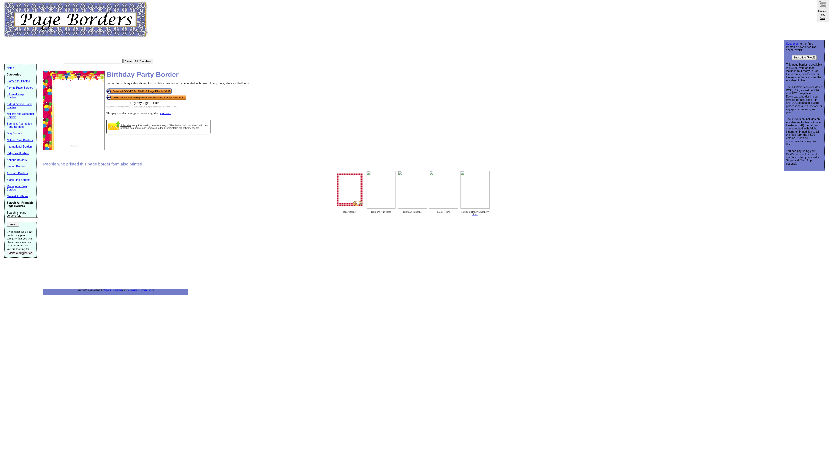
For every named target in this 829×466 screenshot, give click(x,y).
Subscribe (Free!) (804, 57)
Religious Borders (18, 153)
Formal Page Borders (20, 87)
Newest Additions (17, 196)
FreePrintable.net (173, 128)
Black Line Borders (18, 179)
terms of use (170, 107)
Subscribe (125, 125)
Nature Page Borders (20, 140)
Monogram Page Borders (17, 188)
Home (10, 67)
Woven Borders (16, 166)
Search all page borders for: (16, 214)
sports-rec (165, 113)
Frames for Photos (18, 81)
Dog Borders (14, 133)
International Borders (20, 146)
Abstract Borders (17, 173)
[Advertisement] (82, 48)
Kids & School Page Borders (19, 105)
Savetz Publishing (113, 290)
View (822, 18)
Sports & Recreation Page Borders (19, 125)
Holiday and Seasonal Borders (20, 115)
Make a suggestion (20, 253)
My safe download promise (118, 107)
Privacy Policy (146, 290)
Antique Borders (17, 160)
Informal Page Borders (15, 96)
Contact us (133, 290)
